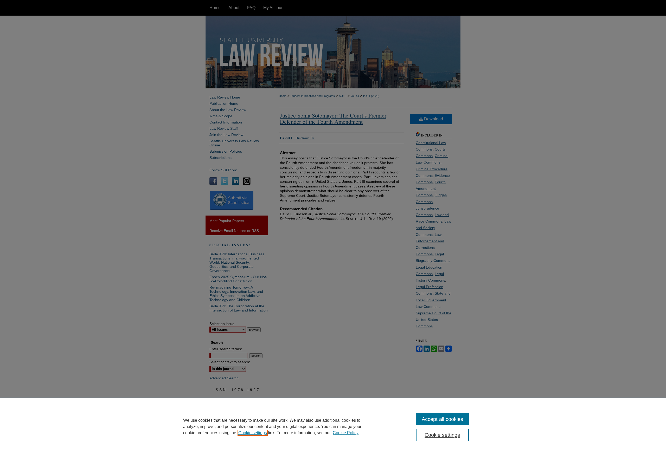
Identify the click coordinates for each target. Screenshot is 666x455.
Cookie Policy (345, 433)
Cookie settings (252, 433)
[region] (333, 426)
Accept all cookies (442, 419)
